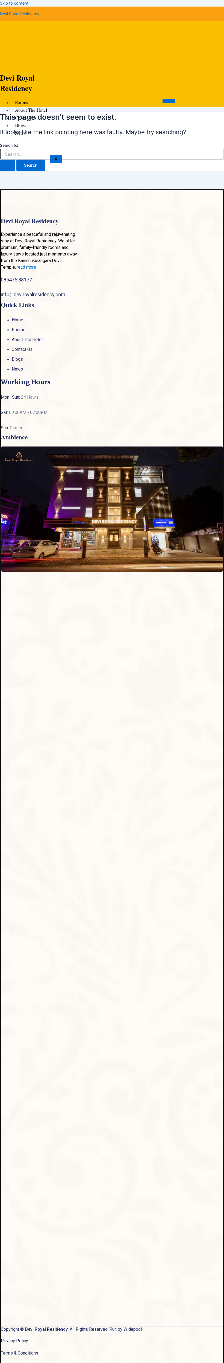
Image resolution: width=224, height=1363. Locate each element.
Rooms (21, 102)
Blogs (20, 125)
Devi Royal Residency (19, 13)
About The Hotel (31, 110)
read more (26, 267)
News (20, 133)
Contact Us (25, 117)
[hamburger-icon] (169, 101)
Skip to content (14, 3)
